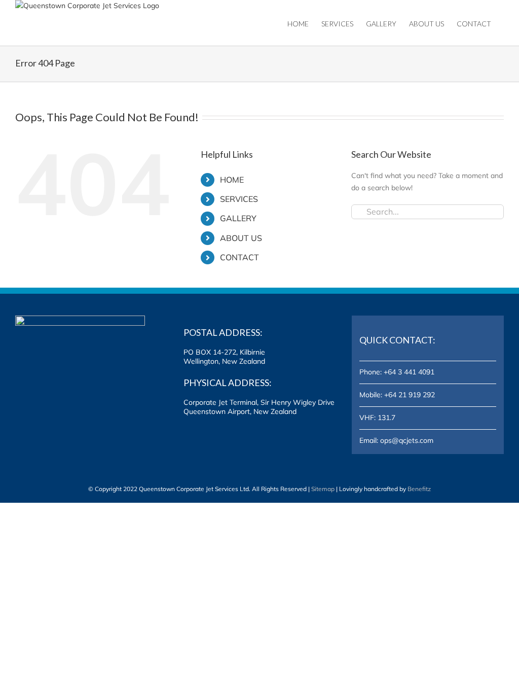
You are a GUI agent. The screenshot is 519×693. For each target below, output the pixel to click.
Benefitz (419, 489)
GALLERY (238, 218)
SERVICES (239, 199)
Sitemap (323, 489)
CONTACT (239, 257)
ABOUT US (241, 238)
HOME (232, 180)
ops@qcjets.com (406, 440)
